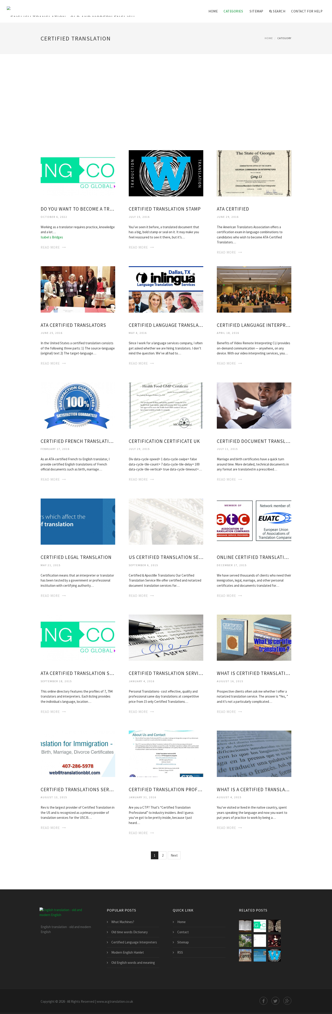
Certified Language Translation (166, 325)
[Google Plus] (287, 1001)
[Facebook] (263, 1001)
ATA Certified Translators (73, 325)
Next (174, 855)
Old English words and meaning (133, 962)
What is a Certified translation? (254, 789)
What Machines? (122, 922)
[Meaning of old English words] (274, 940)
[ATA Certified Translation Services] (78, 637)
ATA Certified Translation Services (78, 673)
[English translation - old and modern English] (71, 8)
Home (213, 11)
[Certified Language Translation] (166, 289)
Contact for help (307, 11)
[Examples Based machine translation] (274, 926)
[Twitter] (275, 1001)
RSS (180, 952)
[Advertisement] (166, 96)
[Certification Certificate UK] (166, 405)
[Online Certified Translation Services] (254, 521)
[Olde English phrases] (245, 940)
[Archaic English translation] (245, 926)
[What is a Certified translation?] (254, 753)
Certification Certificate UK (164, 441)
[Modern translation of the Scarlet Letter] (245, 955)
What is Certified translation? (254, 673)
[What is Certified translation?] (254, 637)
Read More (50, 247)
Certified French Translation (78, 441)
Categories (233, 11)
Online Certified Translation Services (254, 557)
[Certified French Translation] (78, 405)
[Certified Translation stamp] (166, 173)
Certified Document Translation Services (254, 441)
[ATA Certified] (254, 173)
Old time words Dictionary (129, 932)
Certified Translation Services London (166, 673)
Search (279, 11)
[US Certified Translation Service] (166, 521)
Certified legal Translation (76, 557)
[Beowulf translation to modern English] (260, 940)
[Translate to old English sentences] (260, 955)
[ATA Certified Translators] (78, 289)
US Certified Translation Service (166, 557)
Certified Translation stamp (165, 209)
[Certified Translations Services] (78, 753)
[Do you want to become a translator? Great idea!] (78, 173)
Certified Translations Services (78, 789)
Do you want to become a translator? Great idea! (78, 209)
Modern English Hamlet (127, 952)
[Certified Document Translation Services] (254, 405)
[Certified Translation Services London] (166, 637)
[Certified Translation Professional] (166, 753)
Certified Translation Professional (166, 789)
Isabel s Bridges (52, 237)
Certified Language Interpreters (254, 325)
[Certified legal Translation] (78, 521)
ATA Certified (233, 209)
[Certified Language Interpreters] (254, 289)
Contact (183, 932)
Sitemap (256, 11)
